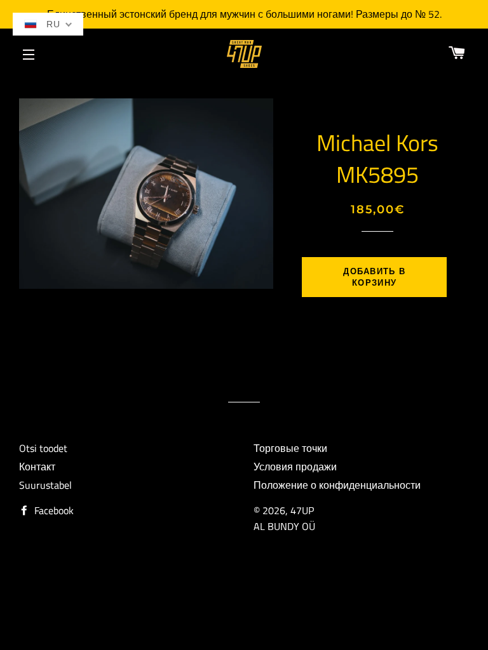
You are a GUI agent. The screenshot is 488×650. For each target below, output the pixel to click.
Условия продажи (295, 466)
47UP (302, 510)
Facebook (53, 510)
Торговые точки (290, 448)
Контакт (37, 466)
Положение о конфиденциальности (337, 485)
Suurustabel (45, 485)
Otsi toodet (43, 448)
